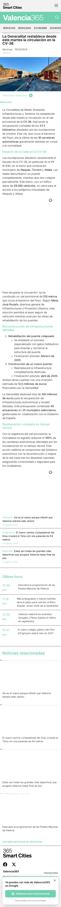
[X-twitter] (14, 864)
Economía (40, 28)
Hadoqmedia (51, 872)
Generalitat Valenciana (14, 95)
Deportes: (7, 551)
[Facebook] (5, 864)
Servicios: (7, 517)
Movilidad (24, 28)
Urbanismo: (8, 532)
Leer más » (7, 700)
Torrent (6, 52)
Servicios (9, 28)
